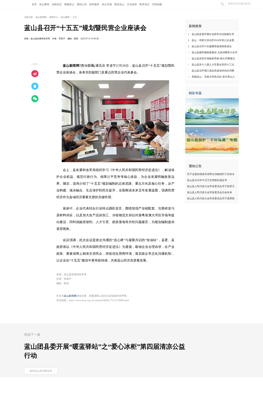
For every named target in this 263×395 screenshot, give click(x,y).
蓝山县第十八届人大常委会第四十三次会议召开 (213, 64)
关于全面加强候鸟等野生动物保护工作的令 (211, 174)
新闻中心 (53, 17)
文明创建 (157, 4)
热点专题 (107, 4)
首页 (34, 4)
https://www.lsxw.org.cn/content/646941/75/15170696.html (99, 300)
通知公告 (82, 4)
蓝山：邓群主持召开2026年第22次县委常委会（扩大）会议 (213, 40)
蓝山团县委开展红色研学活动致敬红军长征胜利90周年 (213, 34)
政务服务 (94, 4)
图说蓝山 (119, 4)
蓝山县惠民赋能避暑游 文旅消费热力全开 (212, 52)
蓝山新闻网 (41, 17)
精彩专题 (195, 93)
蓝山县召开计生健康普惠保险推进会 (210, 46)
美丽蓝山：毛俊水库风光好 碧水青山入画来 (213, 76)
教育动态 (144, 4)
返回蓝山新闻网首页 (41, 371)
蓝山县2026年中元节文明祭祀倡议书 (207, 180)
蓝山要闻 (44, 4)
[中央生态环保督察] (212, 111)
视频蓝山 (69, 4)
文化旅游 (132, 4)
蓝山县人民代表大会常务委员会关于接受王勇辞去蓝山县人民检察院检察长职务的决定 (212, 186)
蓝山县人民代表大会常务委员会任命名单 (209, 192)
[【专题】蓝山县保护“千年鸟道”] (212, 140)
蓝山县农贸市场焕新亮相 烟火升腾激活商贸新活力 (213, 58)
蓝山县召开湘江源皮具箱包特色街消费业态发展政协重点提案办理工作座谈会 (213, 70)
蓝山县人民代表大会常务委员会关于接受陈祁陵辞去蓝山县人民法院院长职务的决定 (212, 198)
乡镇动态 (57, 4)
